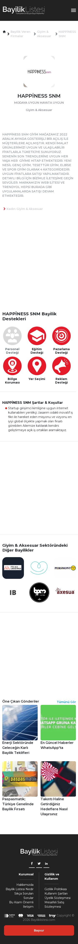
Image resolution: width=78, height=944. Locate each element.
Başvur (39, 930)
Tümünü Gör (66, 702)
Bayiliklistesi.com (43, 920)
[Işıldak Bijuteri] (13, 592)
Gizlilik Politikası (56, 889)
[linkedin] (46, 864)
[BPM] (39, 592)
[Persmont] (65, 567)
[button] (4, 32)
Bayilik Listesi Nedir (19, 889)
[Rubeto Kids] (39, 567)
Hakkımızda (24, 885)
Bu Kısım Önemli (21, 902)
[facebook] (32, 864)
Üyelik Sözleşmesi (58, 898)
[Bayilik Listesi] (24, 10)
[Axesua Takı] (65, 592)
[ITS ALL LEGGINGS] (13, 567)
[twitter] (39, 864)
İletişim (28, 907)
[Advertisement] (39, 268)
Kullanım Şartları (56, 893)
